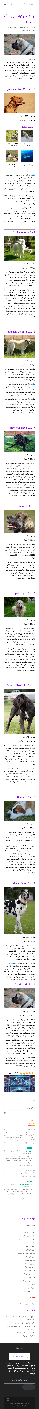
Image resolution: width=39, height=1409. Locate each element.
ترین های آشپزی (29, 1250)
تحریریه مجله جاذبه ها (26, 28)
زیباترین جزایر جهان (29, 1291)
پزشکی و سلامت (30, 1246)
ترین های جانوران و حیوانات (26, 1253)
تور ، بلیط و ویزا (30, 1264)
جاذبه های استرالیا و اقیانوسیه (25, 1281)
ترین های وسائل (30, 1260)
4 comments (26, 30)
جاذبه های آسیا (30, 1267)
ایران (33, 1229)
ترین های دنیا (30, 1257)
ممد (22, 1187)
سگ (33, 175)
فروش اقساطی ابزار (29, 1336)
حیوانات (32, 1284)
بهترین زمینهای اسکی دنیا (27, 1239)
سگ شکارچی (12, 963)
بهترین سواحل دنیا (29, 1243)
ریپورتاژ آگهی (31, 1288)
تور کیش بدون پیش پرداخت (26, 1304)
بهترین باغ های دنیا (29, 1232)
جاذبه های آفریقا (29, 1270)
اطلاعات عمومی (30, 1225)
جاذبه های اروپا (30, 1277)
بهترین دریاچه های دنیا (27, 1236)
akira (27, 1154)
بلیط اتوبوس (29, 1387)
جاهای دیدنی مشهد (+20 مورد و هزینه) (22, 1332)
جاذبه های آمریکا (29, 1274)
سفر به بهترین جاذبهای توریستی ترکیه (23, 1323)
